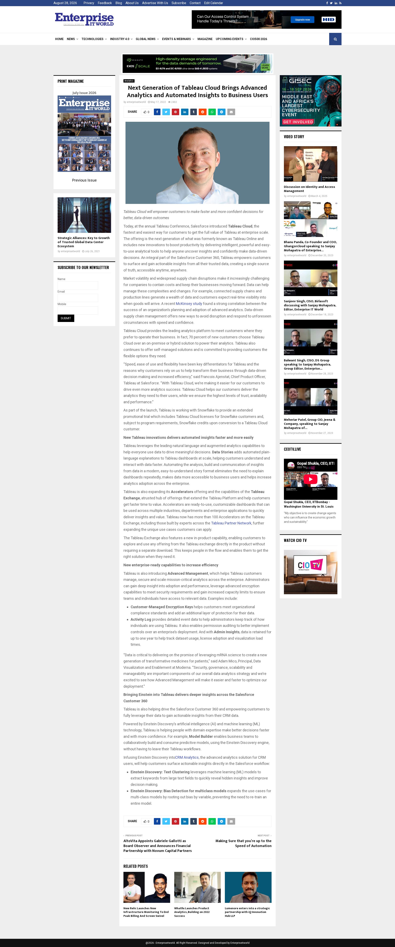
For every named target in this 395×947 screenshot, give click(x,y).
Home (59, 39)
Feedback (105, 3)
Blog (118, 3)
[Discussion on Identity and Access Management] (310, 164)
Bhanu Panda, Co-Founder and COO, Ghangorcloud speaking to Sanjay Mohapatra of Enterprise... (310, 246)
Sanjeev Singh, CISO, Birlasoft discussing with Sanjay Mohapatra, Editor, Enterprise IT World (310, 305)
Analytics (129, 81)
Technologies (92, 39)
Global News (146, 39)
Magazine (205, 39)
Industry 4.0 (119, 39)
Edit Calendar (213, 3)
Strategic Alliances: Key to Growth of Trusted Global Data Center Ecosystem (84, 242)
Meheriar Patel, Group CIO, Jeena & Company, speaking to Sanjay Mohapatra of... (309, 424)
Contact (195, 3)
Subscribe (179, 3)
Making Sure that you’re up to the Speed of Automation (243, 843)
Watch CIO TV (295, 540)
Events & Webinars (176, 39)
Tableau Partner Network (231, 523)
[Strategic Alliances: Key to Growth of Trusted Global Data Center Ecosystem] (84, 215)
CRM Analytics (187, 757)
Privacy (89, 3)
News (71, 39)
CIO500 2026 (258, 39)
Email (61, 291)
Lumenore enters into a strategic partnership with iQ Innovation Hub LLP (247, 912)
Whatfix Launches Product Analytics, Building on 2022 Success (192, 912)
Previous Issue (84, 180)
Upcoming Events (229, 39)
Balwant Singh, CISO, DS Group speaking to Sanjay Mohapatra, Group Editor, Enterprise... (307, 364)
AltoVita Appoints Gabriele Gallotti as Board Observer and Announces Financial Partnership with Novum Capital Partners (157, 846)
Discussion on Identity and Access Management (309, 189)
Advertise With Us (155, 3)
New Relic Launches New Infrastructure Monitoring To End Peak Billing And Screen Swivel (146, 912)
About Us (132, 3)
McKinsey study (189, 303)
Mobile (62, 304)
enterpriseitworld (136, 102)
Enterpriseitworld (240, 942)
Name (61, 279)
